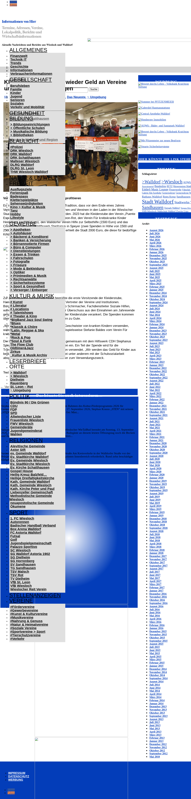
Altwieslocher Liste (25, 416)
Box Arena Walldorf (25, 529)
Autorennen (19, 522)
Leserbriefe (27, 361)
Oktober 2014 (157, 675)
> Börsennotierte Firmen (29, 244)
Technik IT (18, 59)
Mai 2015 (154, 653)
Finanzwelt (18, 56)
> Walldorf (18, 372)
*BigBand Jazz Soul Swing (31, 320)
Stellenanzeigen (35, 595)
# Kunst (16, 302)
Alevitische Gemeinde (27, 446)
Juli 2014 (154, 685)
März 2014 (155, 697)
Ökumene (18, 506)
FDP (13, 409)
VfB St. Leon (20, 582)
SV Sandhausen (23, 564)
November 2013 (158, 710)
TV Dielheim (19, 579)
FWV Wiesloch (21, 424)
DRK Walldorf (21, 154)
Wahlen (16, 434)
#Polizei (16, 147)
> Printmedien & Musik (28, 276)
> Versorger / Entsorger (29, 290)
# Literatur (18, 305)
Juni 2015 (154, 650)
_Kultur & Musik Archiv (28, 355)
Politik (19, 396)
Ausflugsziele (21, 189)
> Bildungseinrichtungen (30, 124)
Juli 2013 (154, 722)
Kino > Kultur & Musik (27, 207)
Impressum (16, 773)
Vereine (21, 601)
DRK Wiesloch (21, 150)
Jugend (16, 96)
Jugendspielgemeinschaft (30, 543)
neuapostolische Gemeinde (32, 503)
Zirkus (15, 352)
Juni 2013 (154, 725)
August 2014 (156, 681)
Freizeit (21, 183)
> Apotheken (20, 230)
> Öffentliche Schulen (27, 128)
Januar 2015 (156, 666)
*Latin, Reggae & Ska (27, 330)
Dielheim (17, 379)
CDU (14, 406)
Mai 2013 (154, 728)
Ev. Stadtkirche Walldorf (29, 457)
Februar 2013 (157, 738)
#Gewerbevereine (24, 610)
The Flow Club (21, 344)
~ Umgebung (20, 390)
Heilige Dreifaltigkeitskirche (32, 478)
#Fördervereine (22, 607)
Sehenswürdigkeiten (26, 203)
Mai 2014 (154, 691)
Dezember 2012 (158, 744)
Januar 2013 (156, 741)
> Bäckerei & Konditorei (29, 237)
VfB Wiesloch (21, 586)
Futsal (15, 536)
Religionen (26, 440)
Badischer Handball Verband (33, 525)
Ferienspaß (19, 193)
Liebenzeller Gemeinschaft (31, 492)
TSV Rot (16, 575)
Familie (16, 89)
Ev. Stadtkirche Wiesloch (30, 464)
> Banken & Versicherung (30, 240)
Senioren (17, 100)
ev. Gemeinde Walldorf (28, 453)
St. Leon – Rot (21, 387)
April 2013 (155, 732)
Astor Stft (18, 450)
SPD (13, 413)
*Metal (15, 334)
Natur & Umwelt (33, 178)
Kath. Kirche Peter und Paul (32, 489)
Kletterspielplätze (24, 200)
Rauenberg (19, 383)
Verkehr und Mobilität (27, 107)
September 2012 (158, 753)
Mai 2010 (154, 757)
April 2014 (155, 694)
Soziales (17, 103)
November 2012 (158, 747)
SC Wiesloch (20, 550)
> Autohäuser (21, 233)
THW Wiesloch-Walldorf (29, 172)
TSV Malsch (19, 571)
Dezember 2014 (158, 669)
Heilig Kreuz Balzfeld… (28, 474)
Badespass (19, 196)
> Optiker (17, 272)
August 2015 (156, 644)
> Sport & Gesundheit (27, 286)
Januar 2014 (156, 703)
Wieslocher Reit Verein (28, 589)
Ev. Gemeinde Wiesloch (29, 460)
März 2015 (155, 659)
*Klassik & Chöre (23, 327)
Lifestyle (17, 218)
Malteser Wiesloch (25, 161)
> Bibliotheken (21, 135)
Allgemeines (28, 50)
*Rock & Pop (20, 337)
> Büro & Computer (25, 247)
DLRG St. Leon (22, 168)
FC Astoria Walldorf (25, 532)
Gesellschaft (30, 80)
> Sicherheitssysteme (27, 283)
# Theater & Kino (23, 316)
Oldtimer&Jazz (22, 348)
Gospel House (21, 471)
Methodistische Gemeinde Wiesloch (30, 497)
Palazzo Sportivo (23, 547)
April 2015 (155, 656)
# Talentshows (21, 313)
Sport (18, 512)
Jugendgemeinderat (26, 431)
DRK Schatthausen (25, 158)
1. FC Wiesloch (22, 518)
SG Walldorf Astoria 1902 (30, 554)
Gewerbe (23, 224)
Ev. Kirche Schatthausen (29, 467)
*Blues (15, 323)
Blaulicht (24, 141)
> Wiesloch (19, 376)
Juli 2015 (154, 647)
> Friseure (18, 265)
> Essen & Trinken (24, 254)
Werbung (15, 779)
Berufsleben (20, 86)
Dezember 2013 (158, 706)
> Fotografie (20, 261)
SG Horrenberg (22, 561)
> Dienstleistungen (25, 251)
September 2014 (158, 678)
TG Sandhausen (23, 568)
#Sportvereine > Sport (27, 632)
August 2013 (156, 719)
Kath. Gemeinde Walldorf (30, 482)
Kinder (15, 93)
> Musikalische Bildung (29, 131)
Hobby (15, 214)
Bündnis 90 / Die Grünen (29, 402)
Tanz (14, 210)
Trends (15, 63)
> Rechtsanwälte (23, 279)
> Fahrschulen (21, 258)
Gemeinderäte (21, 427)
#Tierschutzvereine (25, 635)
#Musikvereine (21, 617)
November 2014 (158, 672)
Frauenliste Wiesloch (27, 420)
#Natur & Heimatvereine (29, 624)
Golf (13, 540)
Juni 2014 (154, 688)
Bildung (21, 118)
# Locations (19, 309)
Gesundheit (27, 113)
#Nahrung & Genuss (26, 621)
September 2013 (158, 716)
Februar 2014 (157, 700)
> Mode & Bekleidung (27, 268)
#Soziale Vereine (23, 628)
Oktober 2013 (157, 713)
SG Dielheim (20, 557)
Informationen (21, 70)
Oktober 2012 (157, 750)
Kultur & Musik (31, 296)
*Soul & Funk (20, 341)
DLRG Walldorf (22, 165)
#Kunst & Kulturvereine (29, 614)
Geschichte (19, 66)
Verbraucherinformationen (31, 74)
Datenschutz (18, 776)
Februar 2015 (157, 662)
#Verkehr (17, 639)
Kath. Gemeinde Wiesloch (30, 485)
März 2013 (155, 735)
